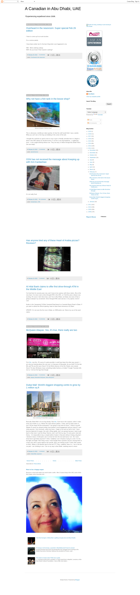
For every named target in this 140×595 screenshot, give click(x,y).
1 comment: (42, 278)
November (93, 152)
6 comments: (42, 319)
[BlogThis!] (53, 55)
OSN (39, 201)
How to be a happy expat (35, 469)
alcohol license (34, 152)
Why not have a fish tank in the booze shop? (48, 99)
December (93, 150)
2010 (89, 207)
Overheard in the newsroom (38, 57)
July (91, 160)
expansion (39, 453)
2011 (89, 204)
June (91, 162)
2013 (89, 146)
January (92, 201)
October (92, 155)
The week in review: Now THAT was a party (48, 558)
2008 (89, 211)
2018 (89, 134)
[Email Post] (48, 54)
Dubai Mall (33, 453)
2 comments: (42, 375)
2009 (89, 209)
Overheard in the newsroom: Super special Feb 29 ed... (99, 174)
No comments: (42, 199)
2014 (89, 143)
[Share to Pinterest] (59, 55)
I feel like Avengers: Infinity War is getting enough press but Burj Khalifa (55, 538)
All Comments (93, 123)
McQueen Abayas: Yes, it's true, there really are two (51, 330)
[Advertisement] (54, 77)
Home (54, 461)
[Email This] (51, 55)
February (92, 172)
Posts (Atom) (37, 463)
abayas (33, 377)
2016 (89, 138)
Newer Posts (30, 461)
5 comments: (42, 149)
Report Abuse (91, 217)
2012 (89, 148)
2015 (89, 141)
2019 (89, 131)
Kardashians (34, 201)
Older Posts (78, 461)
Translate (100, 114)
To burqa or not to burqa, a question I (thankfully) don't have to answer (55, 548)
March (91, 169)
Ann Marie (91, 94)
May (91, 164)
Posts (90, 120)
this (30, 362)
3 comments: (42, 54)
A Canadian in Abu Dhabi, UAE (53, 8)
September (93, 157)
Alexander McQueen (40, 377)
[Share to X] (55, 55)
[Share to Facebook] (57, 55)
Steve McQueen (50, 377)
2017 (89, 136)
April (91, 167)
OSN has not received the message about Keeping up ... (99, 182)
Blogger (77, 580)
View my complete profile (93, 96)
